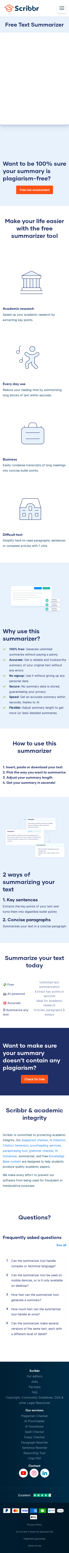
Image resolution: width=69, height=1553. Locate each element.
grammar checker (41, 1151)
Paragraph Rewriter (34, 1442)
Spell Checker (34, 1432)
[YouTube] (23, 1473)
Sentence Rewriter (34, 1447)
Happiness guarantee (34, 1538)
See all (61, 1245)
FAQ (34, 1392)
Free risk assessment (34, 190)
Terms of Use (34, 1545)
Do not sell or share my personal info (34, 1531)
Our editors (34, 1376)
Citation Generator (16, 1145)
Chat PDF (34, 1458)
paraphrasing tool (15, 1151)
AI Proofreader (34, 1421)
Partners (34, 1387)
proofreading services (45, 1145)
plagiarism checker (35, 1140)
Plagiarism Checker (34, 1416)
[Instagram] (34, 1473)
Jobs (34, 1381)
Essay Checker (34, 1437)
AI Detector (57, 1140)
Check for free (34, 1079)
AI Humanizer (34, 1426)
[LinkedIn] (44, 1473)
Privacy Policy (34, 1524)
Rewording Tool (34, 1453)
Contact (34, 1465)
